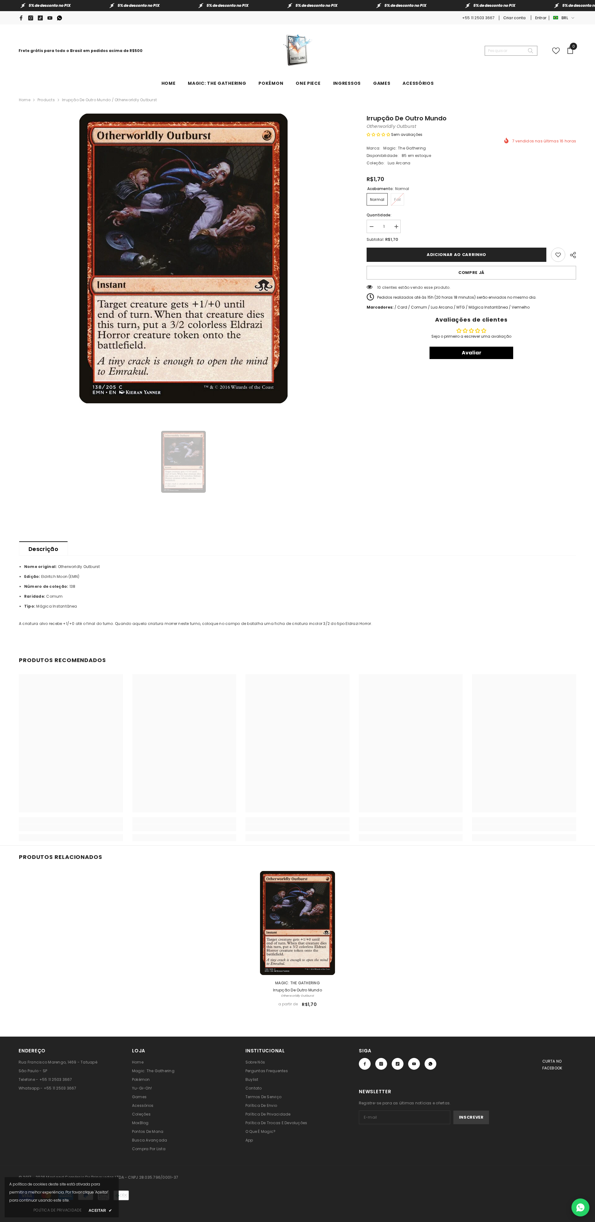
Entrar (540, 17)
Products (46, 99)
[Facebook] (21, 17)
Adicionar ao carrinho (456, 255)
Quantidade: (379, 215)
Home (24, 99)
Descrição (43, 549)
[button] (378, 134)
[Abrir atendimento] (580, 1207)
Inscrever (471, 1117)
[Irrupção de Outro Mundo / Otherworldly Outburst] (297, 923)
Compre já (471, 272)
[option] (183, 258)
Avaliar (471, 352)
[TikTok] (40, 17)
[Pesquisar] (511, 51)
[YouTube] (49, 17)
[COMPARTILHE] (570, 254)
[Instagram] (30, 17)
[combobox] (506, 50)
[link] (71, 827)
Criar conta (515, 17)
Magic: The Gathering (404, 148)
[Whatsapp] (59, 17)
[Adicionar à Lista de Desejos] (558, 255)
